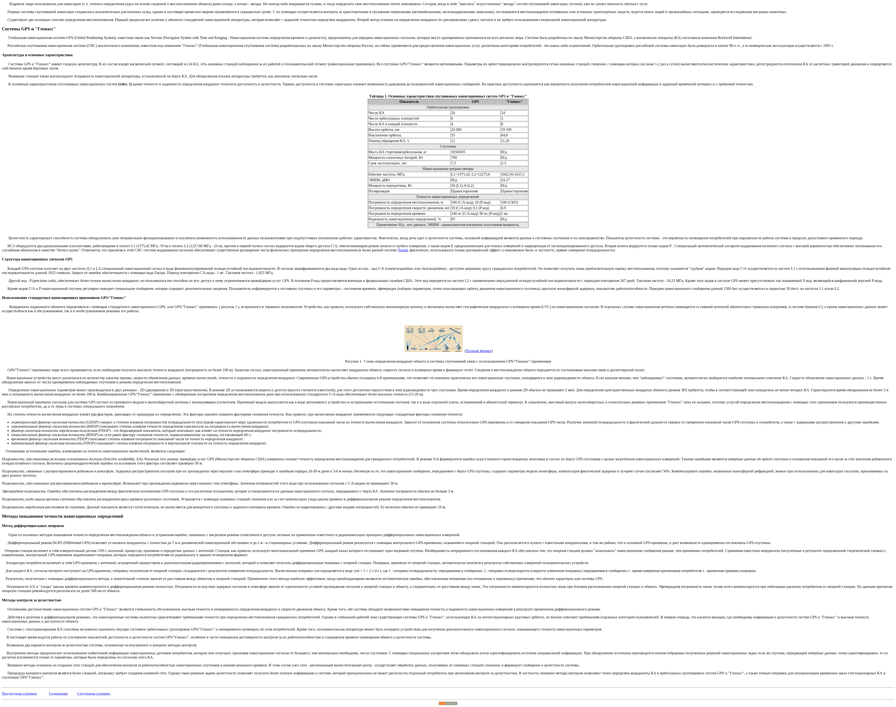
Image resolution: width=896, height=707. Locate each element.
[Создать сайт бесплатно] (448, 704)
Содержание (58, 693)
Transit (403, 250)
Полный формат (479, 351)
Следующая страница (93, 693)
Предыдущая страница (19, 693)
